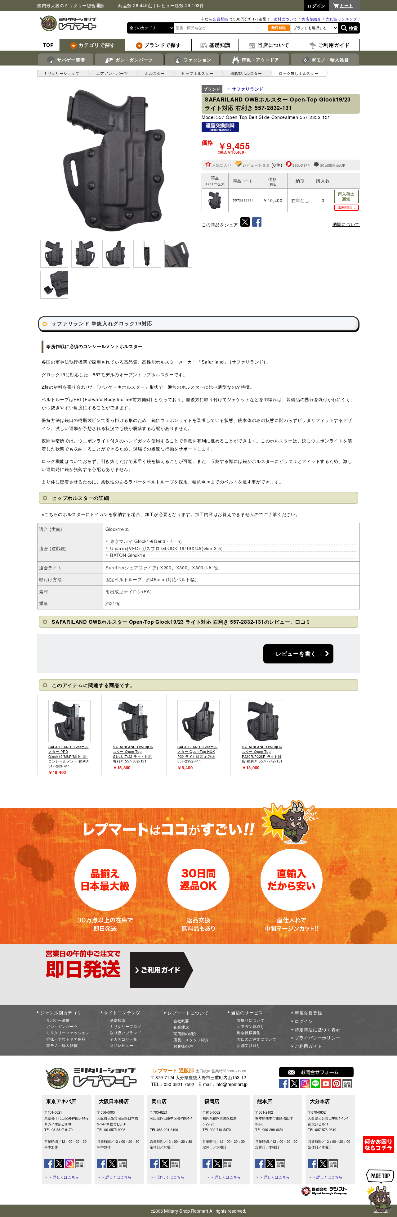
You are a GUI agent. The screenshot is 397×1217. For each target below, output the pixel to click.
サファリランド (248, 89)
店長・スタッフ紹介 (191, 1039)
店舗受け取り (249, 1045)
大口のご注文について (256, 1039)
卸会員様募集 (249, 1032)
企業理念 (181, 1026)
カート (346, 5)
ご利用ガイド (308, 1046)
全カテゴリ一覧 (123, 1039)
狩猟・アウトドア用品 (66, 1039)
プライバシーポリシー (317, 1037)
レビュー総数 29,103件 (180, 5)
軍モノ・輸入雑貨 (329, 60)
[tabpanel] (69, 735)
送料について (285, 18)
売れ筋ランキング (341, 18)
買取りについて (251, 1020)
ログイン (304, 1021)
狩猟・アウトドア (259, 60)
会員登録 (220, 18)
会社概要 (181, 1020)
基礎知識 (118, 1020)
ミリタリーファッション (68, 1032)
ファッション (197, 60)
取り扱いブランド (125, 1032)
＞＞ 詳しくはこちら (61, 1176)
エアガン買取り (251, 1026)
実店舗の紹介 (185, 1033)
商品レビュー (121, 1045)
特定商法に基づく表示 (317, 1029)
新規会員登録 (308, 1013)
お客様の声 (183, 1045)
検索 (353, 28)
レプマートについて (187, 1013)
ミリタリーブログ (125, 1026)
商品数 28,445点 (135, 5)
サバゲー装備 (70, 60)
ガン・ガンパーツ (133, 60)
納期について (346, 224)
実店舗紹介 (311, 18)
